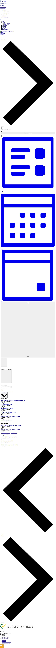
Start (3, 9)
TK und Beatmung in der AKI (6, 404)
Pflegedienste (4, 13)
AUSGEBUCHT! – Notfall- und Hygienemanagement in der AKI (13, 400)
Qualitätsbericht (7, 11)
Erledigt (28, 302)
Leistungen (4, 15)
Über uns (3, 10)
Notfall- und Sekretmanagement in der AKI (9, 433)
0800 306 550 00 (6, 637)
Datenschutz (4, 641)
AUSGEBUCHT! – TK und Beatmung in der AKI (10, 416)
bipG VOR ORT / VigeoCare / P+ (7, 391)
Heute (2, 534)
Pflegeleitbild (4, 14)
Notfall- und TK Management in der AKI (8, 437)
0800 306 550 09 (5, 638)
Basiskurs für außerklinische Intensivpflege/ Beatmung (11, 425)
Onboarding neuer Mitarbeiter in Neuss (8, 412)
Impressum (4, 640)
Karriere (3, 16)
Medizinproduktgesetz (6, 643)
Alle (2, 389)
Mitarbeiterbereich (5, 17)
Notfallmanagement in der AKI (7, 408)
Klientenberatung (3, 8)
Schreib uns (2, 34)
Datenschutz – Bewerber (6, 642)
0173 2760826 (2, 33)
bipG (2, 390)
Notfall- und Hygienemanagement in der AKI (9, 444)
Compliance (6, 12)
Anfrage (2, 622)
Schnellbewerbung (3, 7)
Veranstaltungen (4, 39)
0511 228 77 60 (2, 32)
